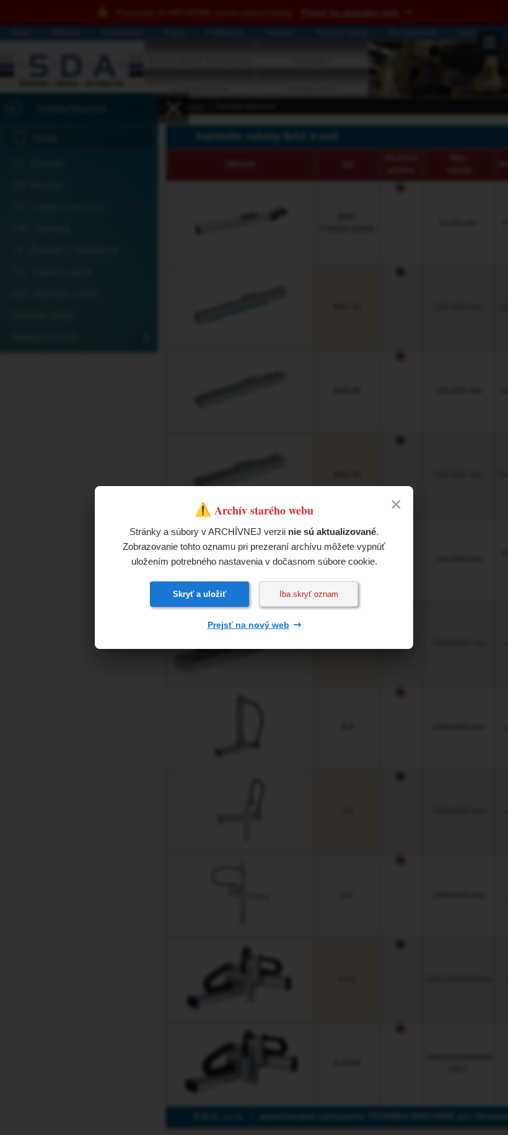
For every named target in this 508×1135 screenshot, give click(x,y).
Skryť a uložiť (199, 594)
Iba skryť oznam (308, 594)
